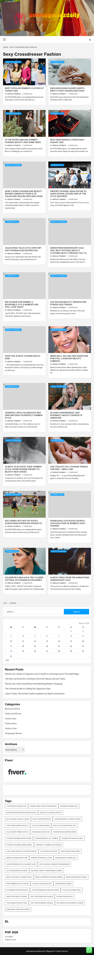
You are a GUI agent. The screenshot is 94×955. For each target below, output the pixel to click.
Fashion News (11, 723)
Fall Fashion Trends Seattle (17, 832)
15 (71, 641)
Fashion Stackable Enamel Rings (19, 845)
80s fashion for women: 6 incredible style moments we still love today (21, 304)
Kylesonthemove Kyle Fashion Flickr (21, 864)
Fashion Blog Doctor (40, 832)
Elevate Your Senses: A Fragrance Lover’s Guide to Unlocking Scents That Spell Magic (42, 674)
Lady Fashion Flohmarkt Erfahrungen (54, 864)
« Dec (7, 660)
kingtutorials (10, 939)
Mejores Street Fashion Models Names (46, 870)
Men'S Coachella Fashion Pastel (19, 877)
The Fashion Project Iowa (16, 903)
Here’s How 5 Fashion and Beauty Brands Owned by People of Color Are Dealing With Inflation (23, 193)
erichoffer (9, 936)
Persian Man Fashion (63, 883)
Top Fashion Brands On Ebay (42, 903)
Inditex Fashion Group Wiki (16, 858)
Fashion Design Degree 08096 (64, 832)
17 (11, 646)
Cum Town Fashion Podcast (17, 825)
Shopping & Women (13, 733)
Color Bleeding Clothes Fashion (67, 819)
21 (59, 646)
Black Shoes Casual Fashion (17, 819)
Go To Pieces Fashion (48, 851)
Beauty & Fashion (13, 62)
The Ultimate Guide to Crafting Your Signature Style (27, 688)
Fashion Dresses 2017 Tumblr (46, 838)
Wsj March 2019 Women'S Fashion (70, 903)
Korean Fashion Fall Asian (41, 858)
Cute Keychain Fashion (41, 825)
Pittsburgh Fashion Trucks (17, 890)
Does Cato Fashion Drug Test (64, 825)
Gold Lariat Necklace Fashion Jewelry (21, 851)
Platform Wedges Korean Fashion (45, 890)
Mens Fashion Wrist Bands (76, 877)
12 (11, 603)
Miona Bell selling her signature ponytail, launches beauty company (69, 358)
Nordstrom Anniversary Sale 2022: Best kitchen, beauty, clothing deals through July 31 (68, 250)
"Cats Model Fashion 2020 (16, 806)
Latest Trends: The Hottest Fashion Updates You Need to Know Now (35, 693)
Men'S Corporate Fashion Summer (48, 877)
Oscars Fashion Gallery (42, 883)
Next (14, 603)
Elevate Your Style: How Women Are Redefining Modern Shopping (33, 683)
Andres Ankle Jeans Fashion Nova (43, 806)
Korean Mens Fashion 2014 (65, 858)
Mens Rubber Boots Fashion (17, 883)
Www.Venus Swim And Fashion (18, 909)
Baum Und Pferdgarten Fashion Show (21, 812)
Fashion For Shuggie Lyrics (72, 838)
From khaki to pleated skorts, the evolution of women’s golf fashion (67, 523)
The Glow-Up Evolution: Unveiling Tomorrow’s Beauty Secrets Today (35, 678)
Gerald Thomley (14, 94)
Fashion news (10, 718)
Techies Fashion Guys (64, 896)
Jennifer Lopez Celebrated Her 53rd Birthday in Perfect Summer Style (23, 415)
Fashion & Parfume (13, 713)
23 (83, 646)
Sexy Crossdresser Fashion (41, 896)
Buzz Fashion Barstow (42, 819)
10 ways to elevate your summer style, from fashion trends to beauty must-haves (23, 469)
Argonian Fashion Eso (69, 806)
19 (35, 646)
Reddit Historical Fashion (16, 896)
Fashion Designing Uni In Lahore (18, 838)
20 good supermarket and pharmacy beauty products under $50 (66, 415)
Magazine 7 (51, 951)
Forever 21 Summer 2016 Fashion (48, 845)
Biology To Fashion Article (50, 812)
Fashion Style (57, 62)
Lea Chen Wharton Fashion (17, 870)
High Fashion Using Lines (70, 851)
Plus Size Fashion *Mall (71, 890)
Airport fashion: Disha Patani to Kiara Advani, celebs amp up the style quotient (68, 193)
